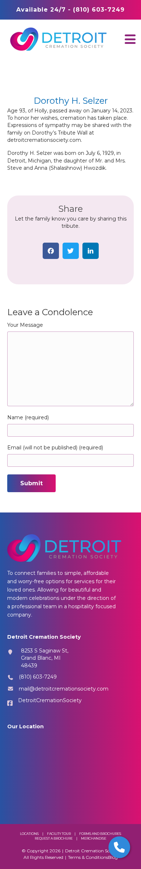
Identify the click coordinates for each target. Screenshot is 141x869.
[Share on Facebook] (51, 251)
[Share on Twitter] (71, 251)
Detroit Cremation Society (92, 850)
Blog (113, 857)
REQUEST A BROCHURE (54, 838)
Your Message (25, 325)
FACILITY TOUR (59, 834)
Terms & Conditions (88, 857)
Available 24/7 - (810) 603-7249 (70, 9)
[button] (130, 39)
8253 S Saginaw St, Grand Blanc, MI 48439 (44, 658)
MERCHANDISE (93, 838)
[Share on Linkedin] (90, 251)
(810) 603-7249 (38, 677)
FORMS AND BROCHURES (100, 834)
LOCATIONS (29, 834)
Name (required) (28, 417)
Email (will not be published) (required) (55, 447)
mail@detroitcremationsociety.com (63, 688)
